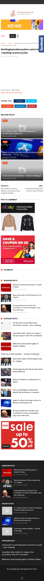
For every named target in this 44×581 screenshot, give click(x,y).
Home (3, 36)
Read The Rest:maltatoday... (12, 93)
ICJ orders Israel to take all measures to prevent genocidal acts (19, 132)
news (9, 43)
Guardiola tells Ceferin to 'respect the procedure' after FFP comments (27, 334)
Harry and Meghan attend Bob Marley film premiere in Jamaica (26, 391)
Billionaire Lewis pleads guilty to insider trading (21, 559)
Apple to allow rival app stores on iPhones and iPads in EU (22, 153)
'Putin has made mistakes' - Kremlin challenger (22, 176)
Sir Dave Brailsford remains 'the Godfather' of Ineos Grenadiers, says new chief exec (26, 307)
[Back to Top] (22, 578)
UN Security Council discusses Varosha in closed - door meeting (27, 324)
